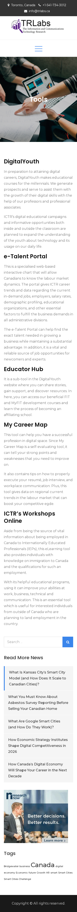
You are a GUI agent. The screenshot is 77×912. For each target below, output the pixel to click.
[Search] (67, 642)
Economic (22, 872)
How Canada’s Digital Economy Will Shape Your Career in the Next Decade (37, 770)
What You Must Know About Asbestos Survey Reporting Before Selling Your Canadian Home (38, 703)
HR (48, 872)
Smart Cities (65, 872)
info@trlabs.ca (39, 11)
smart (53, 872)
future (32, 872)
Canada (43, 865)
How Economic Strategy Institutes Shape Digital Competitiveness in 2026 (38, 746)
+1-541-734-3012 (54, 5)
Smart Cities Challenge (17, 879)
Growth (41, 872)
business (24, 866)
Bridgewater (11, 866)
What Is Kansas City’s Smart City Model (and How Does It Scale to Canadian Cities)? (37, 678)
